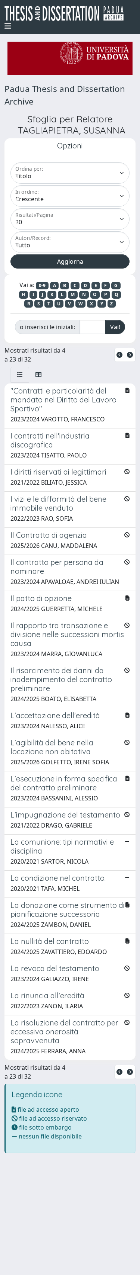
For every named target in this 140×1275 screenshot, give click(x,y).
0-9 (42, 285)
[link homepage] (67, 13)
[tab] (19, 374)
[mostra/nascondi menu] (7, 26)
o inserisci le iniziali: (47, 327)
